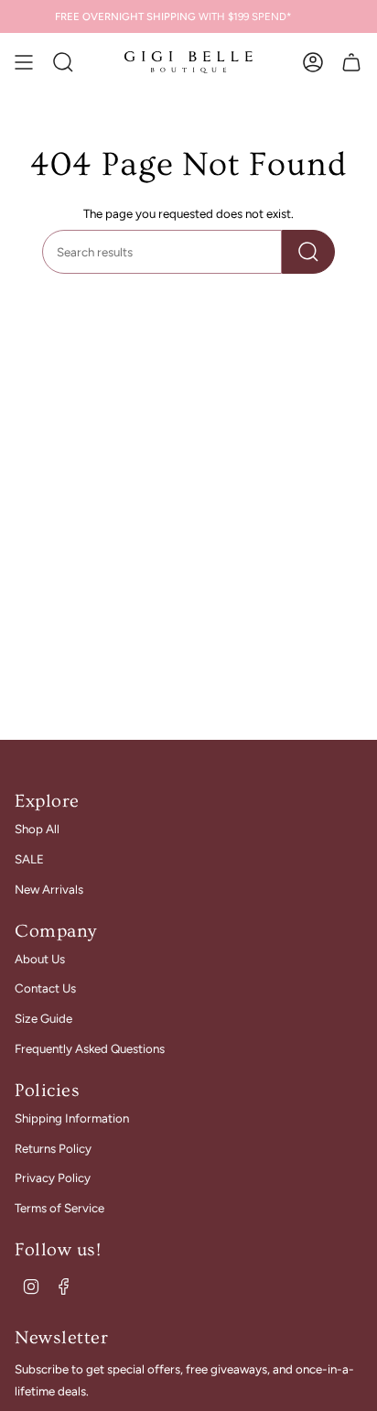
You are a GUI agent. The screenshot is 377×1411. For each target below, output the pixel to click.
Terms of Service (59, 1207)
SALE (29, 859)
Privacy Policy (53, 1177)
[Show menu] (23, 62)
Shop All (37, 828)
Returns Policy (53, 1148)
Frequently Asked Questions (90, 1048)
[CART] (351, 62)
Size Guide (43, 1018)
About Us (40, 958)
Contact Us (45, 988)
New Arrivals (49, 889)
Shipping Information (72, 1118)
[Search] (308, 252)
